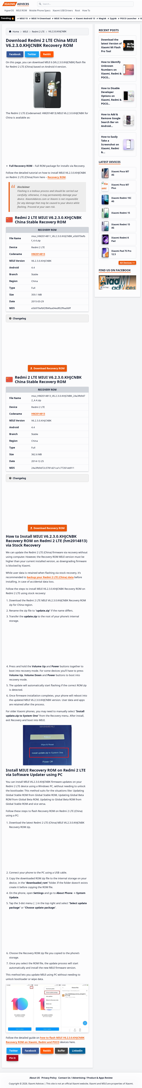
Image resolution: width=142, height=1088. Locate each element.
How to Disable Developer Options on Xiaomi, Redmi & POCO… (111, 95)
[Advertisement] (47, 141)
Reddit (47, 1050)
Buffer (61, 1050)
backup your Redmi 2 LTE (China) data (50, 577)
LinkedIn (77, 1050)
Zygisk (113, 18)
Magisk (102, 18)
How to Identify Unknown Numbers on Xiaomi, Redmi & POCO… (111, 69)
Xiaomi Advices (36, 1083)
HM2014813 (38, 254)
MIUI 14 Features (63, 18)
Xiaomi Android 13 (85, 18)
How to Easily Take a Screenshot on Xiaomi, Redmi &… (110, 144)
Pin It (12, 1058)
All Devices (126, 262)
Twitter (13, 1050)
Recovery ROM (57, 177)
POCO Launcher (128, 18)
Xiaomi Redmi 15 (120, 212)
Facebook (30, 1050)
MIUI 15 (24, 18)
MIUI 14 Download (41, 18)
